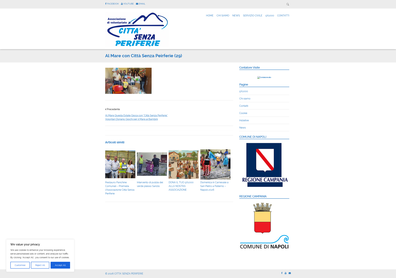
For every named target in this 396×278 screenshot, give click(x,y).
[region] (40, 255)
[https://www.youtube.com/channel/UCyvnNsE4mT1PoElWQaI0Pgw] (285, 273)
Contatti (243, 105)
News (242, 127)
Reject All (40, 265)
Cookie (243, 113)
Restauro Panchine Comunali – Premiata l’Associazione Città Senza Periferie (119, 188)
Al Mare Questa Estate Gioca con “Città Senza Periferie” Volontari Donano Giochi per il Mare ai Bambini (136, 117)
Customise (20, 265)
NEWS (236, 15)
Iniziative (244, 120)
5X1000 (269, 15)
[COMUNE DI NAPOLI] (264, 188)
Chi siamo (244, 98)
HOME (209, 15)
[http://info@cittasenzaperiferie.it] (290, 273)
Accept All (60, 265)
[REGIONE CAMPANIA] (264, 248)
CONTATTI (283, 15)
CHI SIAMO (223, 15)
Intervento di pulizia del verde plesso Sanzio (150, 184)
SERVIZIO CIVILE (252, 15)
